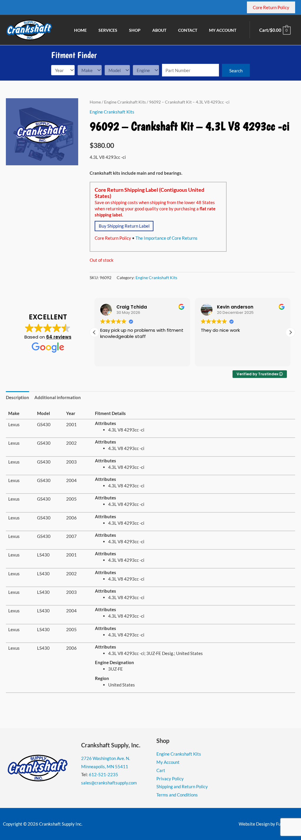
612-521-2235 (103, 774)
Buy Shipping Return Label (124, 226)
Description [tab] (17, 397)
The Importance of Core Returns (167, 238)
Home (95, 101)
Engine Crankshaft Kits (125, 101)
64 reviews (58, 337)
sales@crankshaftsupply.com (109, 782)
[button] (290, 332)
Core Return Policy (113, 238)
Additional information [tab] (57, 397)
